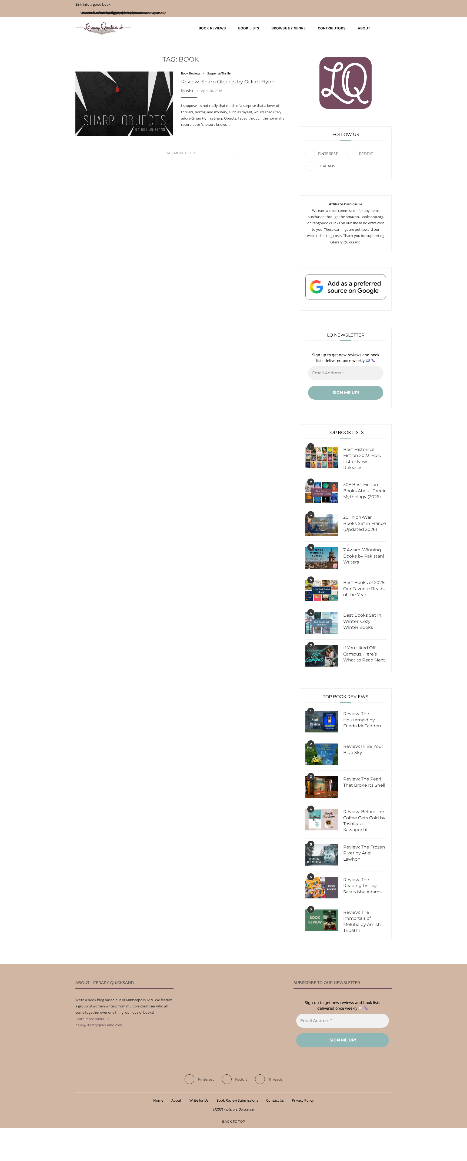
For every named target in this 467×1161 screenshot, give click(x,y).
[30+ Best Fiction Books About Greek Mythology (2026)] (321, 492)
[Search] (389, 28)
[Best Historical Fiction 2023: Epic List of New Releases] (321, 457)
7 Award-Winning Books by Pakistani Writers (363, 556)
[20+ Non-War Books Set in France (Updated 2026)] (321, 525)
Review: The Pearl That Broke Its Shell (364, 781)
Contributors (332, 28)
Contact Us (275, 1100)
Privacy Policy (303, 1100)
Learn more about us (92, 1018)
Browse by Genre (288, 28)
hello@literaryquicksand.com (98, 1025)
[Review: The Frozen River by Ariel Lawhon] (321, 855)
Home (158, 1100)
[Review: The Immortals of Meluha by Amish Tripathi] (321, 920)
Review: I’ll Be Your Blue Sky (363, 749)
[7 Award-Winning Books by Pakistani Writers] (321, 558)
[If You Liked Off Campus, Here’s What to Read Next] (321, 656)
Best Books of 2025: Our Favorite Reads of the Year (364, 588)
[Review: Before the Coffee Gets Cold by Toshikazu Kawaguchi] (321, 819)
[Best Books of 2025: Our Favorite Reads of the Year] (321, 590)
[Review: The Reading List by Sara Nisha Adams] (321, 887)
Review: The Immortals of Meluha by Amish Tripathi (362, 921)
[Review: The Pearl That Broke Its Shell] (321, 787)
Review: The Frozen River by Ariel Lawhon (364, 853)
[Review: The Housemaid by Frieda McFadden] (321, 721)
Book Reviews (212, 28)
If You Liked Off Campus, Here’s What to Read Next (364, 654)
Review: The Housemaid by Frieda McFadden (362, 719)
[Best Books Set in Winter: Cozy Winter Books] (321, 623)
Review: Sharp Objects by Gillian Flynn (228, 82)
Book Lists (248, 28)
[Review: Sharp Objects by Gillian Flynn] (124, 104)
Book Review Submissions (237, 1100)
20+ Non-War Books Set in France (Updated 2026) (364, 523)
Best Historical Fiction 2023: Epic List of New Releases (362, 458)
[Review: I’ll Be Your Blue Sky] (321, 754)
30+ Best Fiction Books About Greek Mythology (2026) (364, 490)
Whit (190, 90)
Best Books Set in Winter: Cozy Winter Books (362, 621)
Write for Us (198, 1100)
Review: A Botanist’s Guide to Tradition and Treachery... (124, 13)
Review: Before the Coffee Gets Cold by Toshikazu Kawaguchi (364, 820)
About (364, 28)
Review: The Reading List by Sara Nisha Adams (362, 885)
